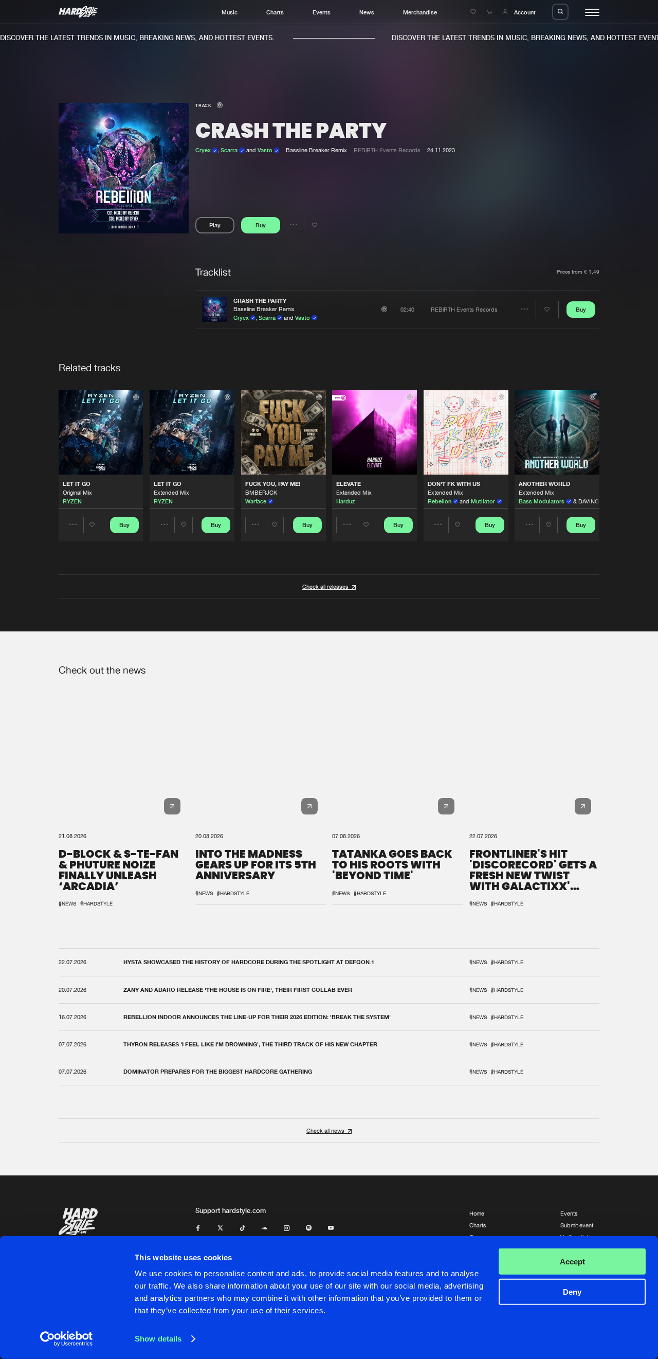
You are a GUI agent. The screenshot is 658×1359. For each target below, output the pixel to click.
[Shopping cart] (490, 12)
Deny (572, 1291)
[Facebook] (198, 1228)
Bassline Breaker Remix (264, 308)
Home (476, 1213)
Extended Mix (171, 492)
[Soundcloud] (264, 1228)
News (366, 12)
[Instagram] (286, 1228)
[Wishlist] (474, 12)
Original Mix (77, 492)
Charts (275, 12)
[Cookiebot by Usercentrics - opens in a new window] (67, 1339)
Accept (572, 1261)
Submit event (576, 1225)
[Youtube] (331, 1228)
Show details (158, 1338)
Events (322, 12)
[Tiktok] (242, 1228)
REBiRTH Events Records (387, 150)
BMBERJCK (261, 492)
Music (229, 12)
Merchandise (420, 12)
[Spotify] (309, 1228)
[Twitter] (220, 1228)
